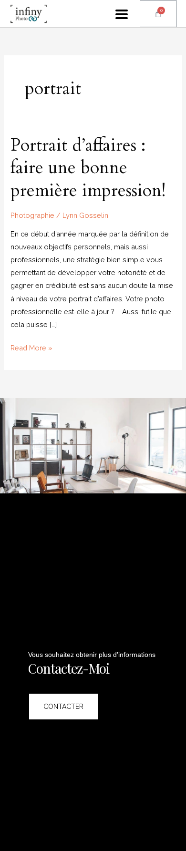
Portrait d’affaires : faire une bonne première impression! (87, 167)
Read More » (31, 346)
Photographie (32, 215)
